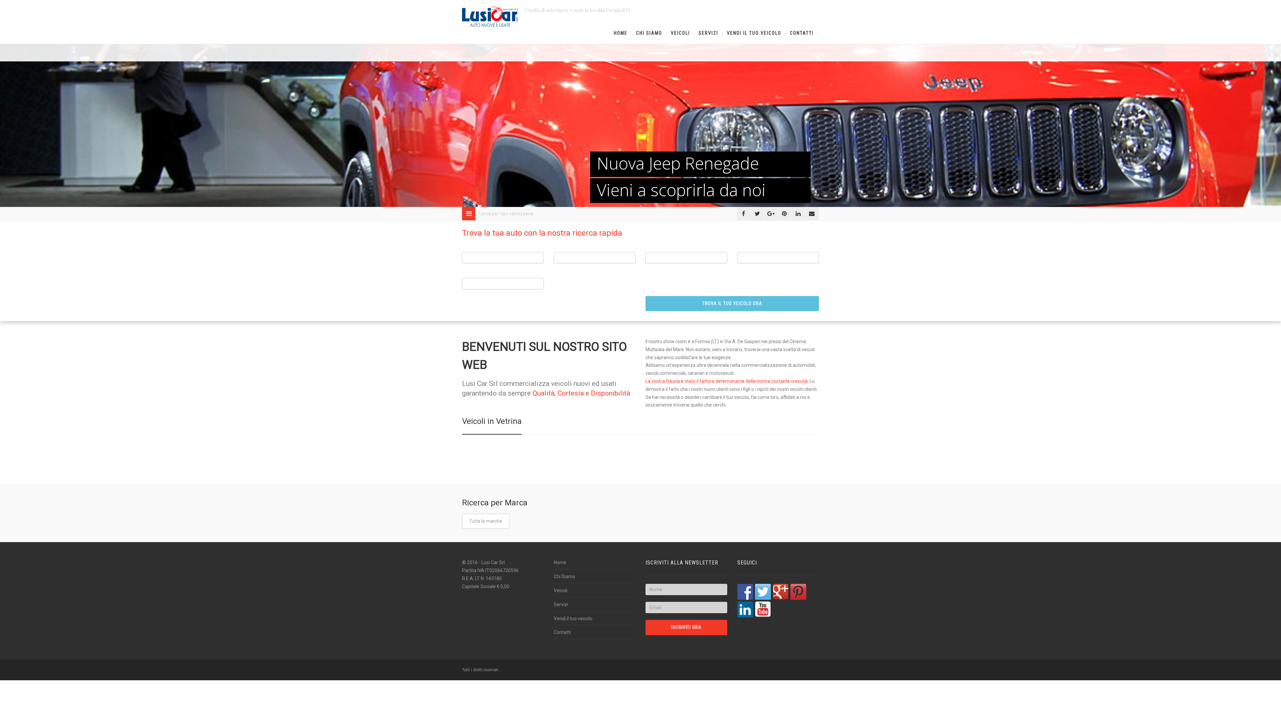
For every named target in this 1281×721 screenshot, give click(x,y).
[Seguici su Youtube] (763, 610)
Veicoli (680, 33)
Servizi (708, 33)
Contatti (802, 33)
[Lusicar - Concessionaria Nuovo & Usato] (490, 17)
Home (620, 33)
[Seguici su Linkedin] (745, 610)
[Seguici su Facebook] (745, 592)
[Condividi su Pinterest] (784, 213)
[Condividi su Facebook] (743, 213)
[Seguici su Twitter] (763, 592)
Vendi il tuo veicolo (754, 33)
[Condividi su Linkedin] (798, 213)
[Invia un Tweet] (757, 213)
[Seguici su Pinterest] (798, 592)
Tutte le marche (485, 521)
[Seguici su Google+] (781, 592)
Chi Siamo (649, 33)
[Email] (812, 213)
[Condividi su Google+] (771, 213)
